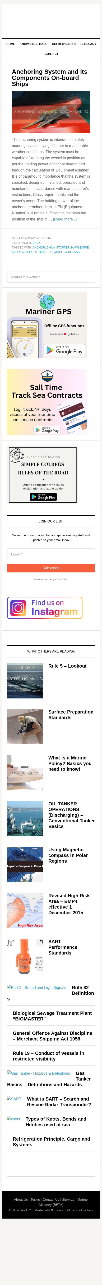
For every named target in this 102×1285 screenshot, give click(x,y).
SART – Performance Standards (62, 947)
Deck (36, 243)
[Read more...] (65, 219)
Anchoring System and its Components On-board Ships (49, 77)
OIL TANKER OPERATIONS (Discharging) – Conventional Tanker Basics (71, 815)
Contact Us (51, 1199)
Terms (35, 1199)
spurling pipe (23, 252)
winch (58, 252)
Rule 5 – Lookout (67, 666)
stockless (43, 252)
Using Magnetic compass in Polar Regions (68, 855)
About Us (21, 1199)
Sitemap (68, 1199)
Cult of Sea (51, 19)
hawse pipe (80, 247)
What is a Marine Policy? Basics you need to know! (70, 763)
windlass (72, 252)
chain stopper (58, 247)
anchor (38, 247)
